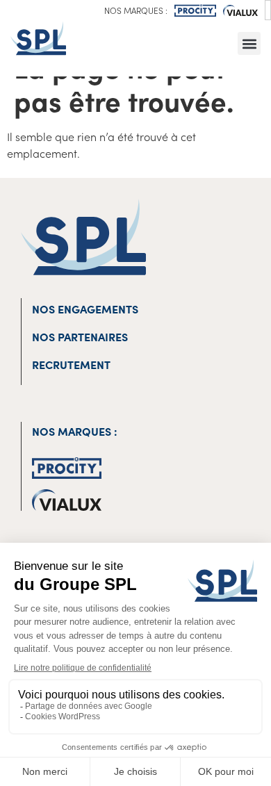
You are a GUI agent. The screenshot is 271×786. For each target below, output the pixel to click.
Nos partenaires (80, 336)
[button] (249, 43)
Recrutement (71, 364)
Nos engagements (85, 309)
